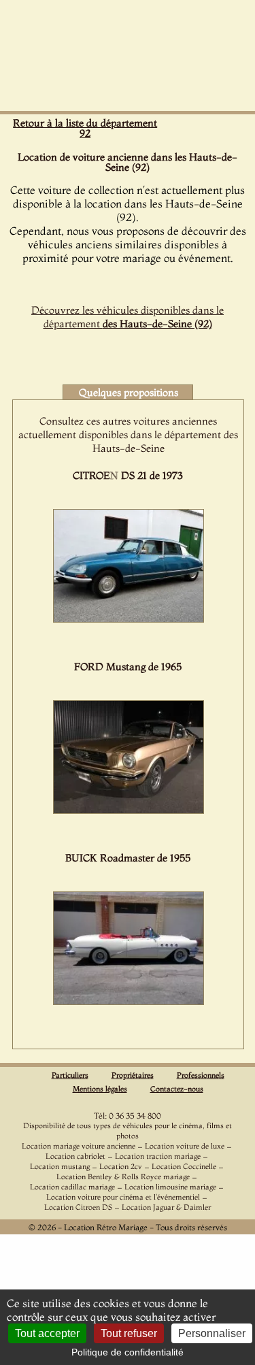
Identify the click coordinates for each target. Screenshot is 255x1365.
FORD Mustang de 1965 (128, 666)
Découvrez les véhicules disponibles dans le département (127, 316)
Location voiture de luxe (184, 1146)
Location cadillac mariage (72, 1186)
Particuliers (70, 1075)
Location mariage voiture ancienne (78, 1146)
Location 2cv (120, 1166)
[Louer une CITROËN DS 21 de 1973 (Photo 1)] (128, 618)
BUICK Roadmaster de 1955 (127, 857)
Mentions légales (100, 1088)
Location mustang (60, 1166)
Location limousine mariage (170, 1186)
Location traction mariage (158, 1156)
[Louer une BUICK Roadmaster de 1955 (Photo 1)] (128, 1001)
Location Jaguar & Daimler (166, 1207)
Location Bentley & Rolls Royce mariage (123, 1176)
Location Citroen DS (78, 1207)
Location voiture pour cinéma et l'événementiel (123, 1197)
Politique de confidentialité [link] (127, 1352)
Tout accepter (47, 1333)
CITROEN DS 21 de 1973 (128, 475)
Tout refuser (129, 1333)
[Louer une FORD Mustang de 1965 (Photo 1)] (128, 810)
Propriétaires (133, 1075)
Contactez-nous (176, 1088)
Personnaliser (211, 1333)
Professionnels (200, 1075)
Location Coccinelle (184, 1166)
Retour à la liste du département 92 (85, 128)
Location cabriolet (75, 1156)
